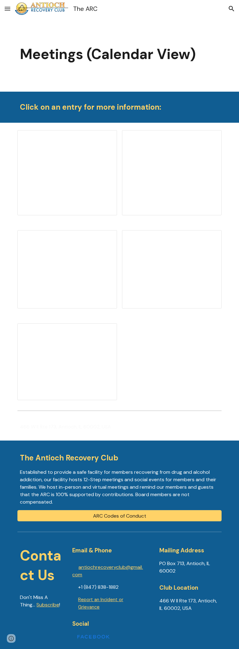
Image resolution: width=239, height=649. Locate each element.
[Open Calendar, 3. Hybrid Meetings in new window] (105, 238)
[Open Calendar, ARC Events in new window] (210, 238)
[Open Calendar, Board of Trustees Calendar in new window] (105, 331)
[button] (7, 8)
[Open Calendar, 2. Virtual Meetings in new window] (210, 138)
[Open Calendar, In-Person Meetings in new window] (105, 138)
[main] (119, 54)
